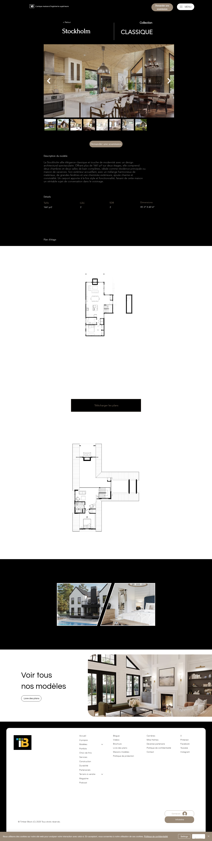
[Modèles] (102, 744)
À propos (83, 740)
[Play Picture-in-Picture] (146, 631)
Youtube (184, 748)
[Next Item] (169, 81)
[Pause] (60, 631)
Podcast (83, 782)
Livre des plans (120, 748)
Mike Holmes (153, 739)
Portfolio (83, 748)
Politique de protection (123, 756)
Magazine (83, 778)
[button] (31, 698)
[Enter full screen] (151, 631)
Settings (184, 836)
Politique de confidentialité (159, 748)
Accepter (199, 838)
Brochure (117, 744)
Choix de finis (85, 752)
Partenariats (84, 770)
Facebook (185, 744)
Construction (85, 761)
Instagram (185, 752)
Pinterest (184, 739)
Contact (150, 752)
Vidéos (116, 739)
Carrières (151, 735)
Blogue (116, 735)
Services (83, 757)
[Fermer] (208, 836)
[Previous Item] (48, 81)
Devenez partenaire (156, 744)
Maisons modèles (121, 752)
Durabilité (83, 765)
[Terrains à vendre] (102, 774)
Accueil (82, 735)
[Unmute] (65, 631)
